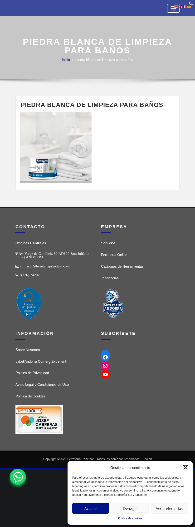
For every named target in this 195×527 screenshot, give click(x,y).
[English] (181, 7)
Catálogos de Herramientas (122, 266)
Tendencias (110, 278)
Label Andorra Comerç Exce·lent (40, 361)
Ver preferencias (169, 508)
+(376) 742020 (30, 275)
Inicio (66, 60)
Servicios (108, 243)
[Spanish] (189, 7)
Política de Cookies (30, 396)
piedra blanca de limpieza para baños (104, 60)
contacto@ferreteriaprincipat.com (45, 266)
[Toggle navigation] (173, 8)
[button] (185, 467)
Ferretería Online (114, 255)
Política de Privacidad (32, 373)
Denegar (130, 508)
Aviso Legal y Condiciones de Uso (42, 384)
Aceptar (90, 508)
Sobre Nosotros (27, 350)
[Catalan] (176, 7)
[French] (185, 7)
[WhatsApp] (18, 477)
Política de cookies (130, 518)
